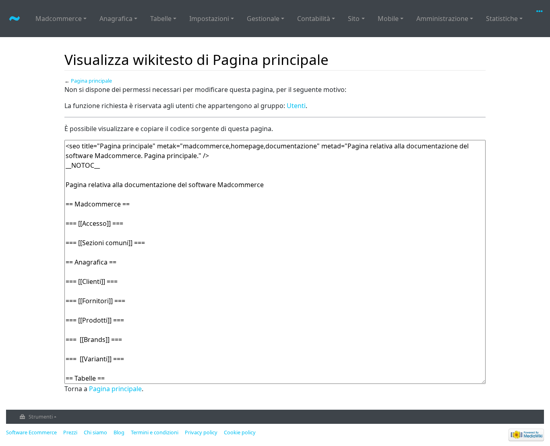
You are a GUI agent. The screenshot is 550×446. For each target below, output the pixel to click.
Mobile (388, 18)
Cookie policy (240, 432)
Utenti (296, 105)
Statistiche (502, 18)
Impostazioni (209, 18)
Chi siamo (95, 432)
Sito (354, 18)
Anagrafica (115, 18)
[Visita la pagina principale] (14, 19)
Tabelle (161, 18)
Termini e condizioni (154, 432)
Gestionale (263, 18)
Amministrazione (442, 18)
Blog (119, 432)
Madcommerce (58, 18)
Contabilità (313, 18)
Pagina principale (91, 80)
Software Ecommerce (31, 432)
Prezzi (70, 432)
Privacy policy (201, 432)
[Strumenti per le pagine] (541, 11)
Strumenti (41, 416)
